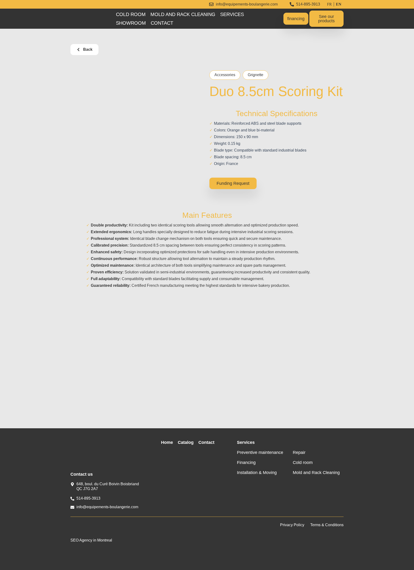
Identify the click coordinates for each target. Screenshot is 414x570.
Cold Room (131, 14)
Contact (162, 23)
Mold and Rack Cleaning (182, 14)
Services (232, 14)
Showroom (131, 23)
